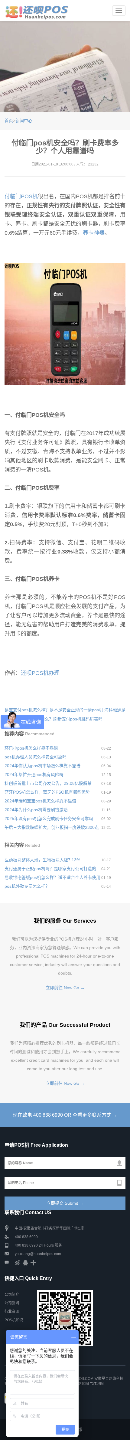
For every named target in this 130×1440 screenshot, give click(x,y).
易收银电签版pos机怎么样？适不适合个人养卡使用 (52, 877)
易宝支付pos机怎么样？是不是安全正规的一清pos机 (54, 709)
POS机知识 (14, 1320)
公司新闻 (12, 1303)
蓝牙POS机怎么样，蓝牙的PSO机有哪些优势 (47, 792)
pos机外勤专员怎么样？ (27, 886)
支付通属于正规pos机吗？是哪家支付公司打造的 (50, 868)
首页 (9, 120)
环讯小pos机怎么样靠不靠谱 (31, 748)
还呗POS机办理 (40, 673)
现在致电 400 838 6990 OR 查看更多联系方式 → (65, 1115)
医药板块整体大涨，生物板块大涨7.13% (42, 859)
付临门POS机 (21, 196)
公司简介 (12, 1294)
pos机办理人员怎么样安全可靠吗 (36, 756)
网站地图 (81, 1384)
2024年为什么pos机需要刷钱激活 (36, 809)
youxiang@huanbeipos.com (38, 1254)
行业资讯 (12, 1311)
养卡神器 (94, 233)
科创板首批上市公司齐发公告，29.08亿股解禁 (48, 783)
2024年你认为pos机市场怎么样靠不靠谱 (42, 765)
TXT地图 (97, 1384)
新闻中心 (23, 120)
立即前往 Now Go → (65, 987)
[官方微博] (17, 1262)
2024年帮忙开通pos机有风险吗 (34, 774)
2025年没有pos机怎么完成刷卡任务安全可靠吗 (49, 818)
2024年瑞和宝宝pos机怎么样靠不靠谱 (40, 800)
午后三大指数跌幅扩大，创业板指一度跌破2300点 (52, 827)
